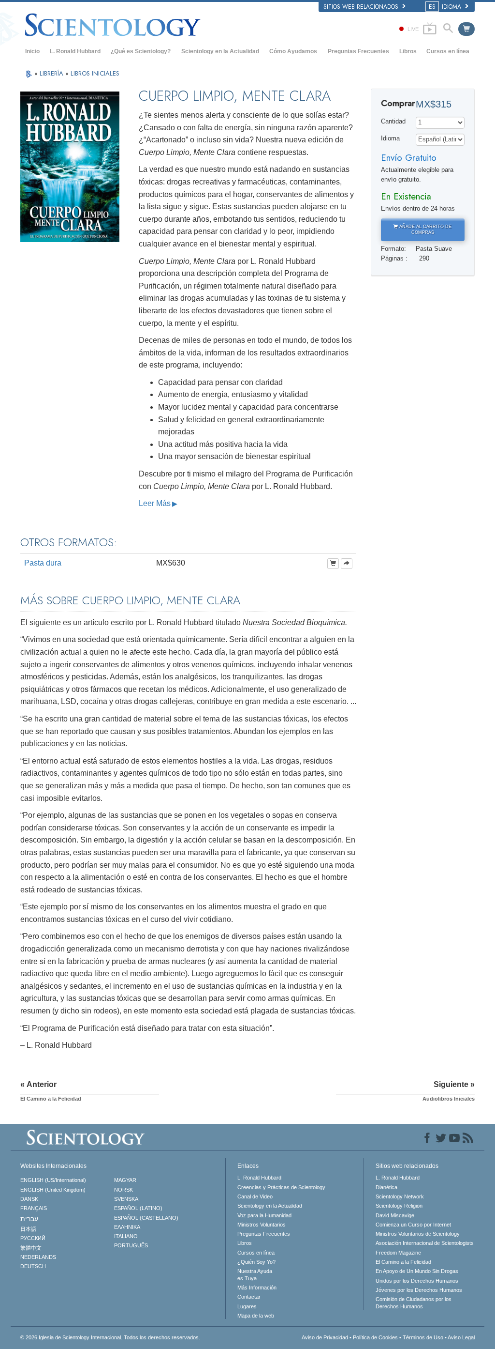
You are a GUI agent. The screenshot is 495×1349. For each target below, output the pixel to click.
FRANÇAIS (33, 1208)
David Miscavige (395, 1215)
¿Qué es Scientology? (141, 51)
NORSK (123, 1190)
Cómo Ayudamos (293, 51)
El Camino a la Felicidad (403, 1262)
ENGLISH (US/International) (53, 1180)
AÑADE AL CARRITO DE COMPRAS (424, 229)
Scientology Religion (399, 1206)
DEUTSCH (33, 1266)
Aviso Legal (461, 1337)
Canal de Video (255, 1196)
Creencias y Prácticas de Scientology (281, 1187)
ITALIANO (126, 1236)
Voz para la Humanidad (264, 1215)
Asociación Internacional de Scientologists (425, 1243)
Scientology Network (400, 1196)
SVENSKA (126, 1199)
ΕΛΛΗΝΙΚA (127, 1227)
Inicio (32, 51)
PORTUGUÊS (131, 1245)
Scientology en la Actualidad (220, 51)
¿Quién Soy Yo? (256, 1262)
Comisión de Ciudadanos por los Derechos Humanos (413, 1302)
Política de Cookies (375, 1337)
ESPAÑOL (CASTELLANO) (146, 1218)
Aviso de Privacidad (325, 1337)
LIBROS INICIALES (95, 73)
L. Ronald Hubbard (75, 51)
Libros (408, 51)
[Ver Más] (346, 563)
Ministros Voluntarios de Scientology (418, 1234)
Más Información (257, 1287)
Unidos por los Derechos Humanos (417, 1281)
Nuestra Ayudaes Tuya (254, 1274)
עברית (29, 1219)
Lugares (247, 1306)
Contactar (249, 1297)
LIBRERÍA (52, 73)
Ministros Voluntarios (261, 1224)
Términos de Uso (423, 1337)
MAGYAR (125, 1180)
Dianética (386, 1187)
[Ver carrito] (466, 29)
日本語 (28, 1229)
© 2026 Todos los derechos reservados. (110, 1337)
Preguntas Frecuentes (358, 51)
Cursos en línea (447, 51)
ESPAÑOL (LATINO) (138, 1208)
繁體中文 (31, 1248)
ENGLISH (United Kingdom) (53, 1190)
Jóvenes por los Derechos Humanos (419, 1290)
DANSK (29, 1199)
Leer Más (155, 503)
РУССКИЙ (32, 1238)
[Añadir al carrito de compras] (333, 563)
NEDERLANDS (38, 1257)
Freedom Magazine (398, 1253)
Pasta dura (42, 563)
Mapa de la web (255, 1315)
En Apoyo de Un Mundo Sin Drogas (417, 1271)
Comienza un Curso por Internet (413, 1224)
